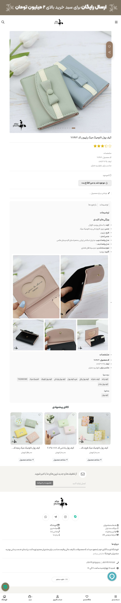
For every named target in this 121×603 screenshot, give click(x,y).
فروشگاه (53, 525)
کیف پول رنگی (84, 379)
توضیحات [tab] (104, 205)
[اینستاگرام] (65, 517)
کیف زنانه (105, 379)
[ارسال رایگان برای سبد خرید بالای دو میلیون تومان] (60, 7)
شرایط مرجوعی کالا (109, 535)
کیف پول (105, 395)
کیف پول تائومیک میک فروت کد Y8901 (94, 448)
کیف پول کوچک (46, 379)
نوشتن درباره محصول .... (98, 193)
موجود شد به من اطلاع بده (93, 183)
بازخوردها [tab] (92, 205)
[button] (108, 437)
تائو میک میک (34, 379)
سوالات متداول (111, 528)
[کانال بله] (75, 517)
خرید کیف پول (72, 379)
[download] (60, 579)
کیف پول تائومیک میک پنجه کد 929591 (26, 448)
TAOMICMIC (22, 379)
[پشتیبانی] (5, 587)
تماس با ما (54, 531)
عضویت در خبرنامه (44, 483)
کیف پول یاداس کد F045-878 (60, 448)
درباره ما (56, 535)
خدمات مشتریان (110, 525)
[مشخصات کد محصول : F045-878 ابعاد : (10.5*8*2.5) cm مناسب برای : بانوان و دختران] (60, 428)
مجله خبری (54, 528)
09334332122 (108, 563)
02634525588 (93, 563)
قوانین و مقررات (111, 531)
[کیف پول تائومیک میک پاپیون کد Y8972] (60, 503)
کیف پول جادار (103, 384)
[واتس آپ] (46, 517)
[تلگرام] (55, 517)
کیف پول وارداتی (59, 379)
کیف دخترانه (95, 379)
